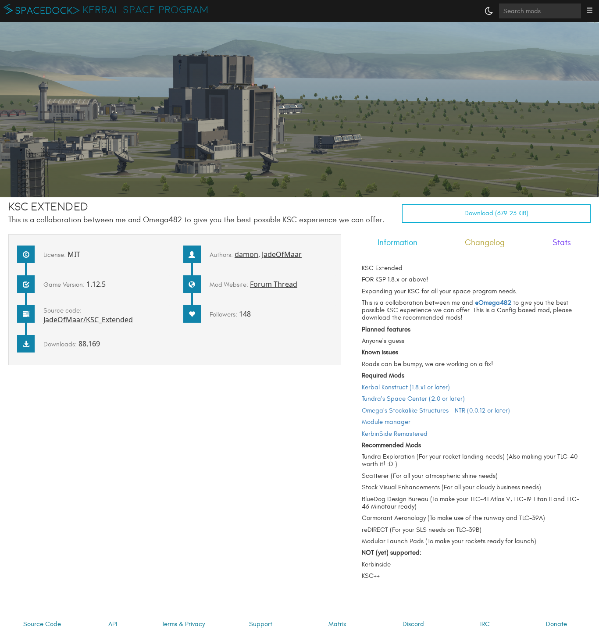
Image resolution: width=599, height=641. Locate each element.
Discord (413, 624)
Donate (556, 624)
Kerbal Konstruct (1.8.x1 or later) (406, 387)
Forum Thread (273, 284)
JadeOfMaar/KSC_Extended (88, 319)
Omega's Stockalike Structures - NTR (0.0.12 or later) (436, 410)
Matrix (337, 624)
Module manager (386, 422)
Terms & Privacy (183, 624)
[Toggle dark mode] (489, 11)
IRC (485, 624)
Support (260, 624)
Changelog (485, 242)
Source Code (42, 624)
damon (246, 254)
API (112, 624)
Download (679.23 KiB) (496, 213)
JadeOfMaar (282, 254)
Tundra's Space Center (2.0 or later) (413, 398)
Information (397, 242)
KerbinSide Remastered (395, 434)
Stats (562, 242)
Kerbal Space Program (146, 10)
